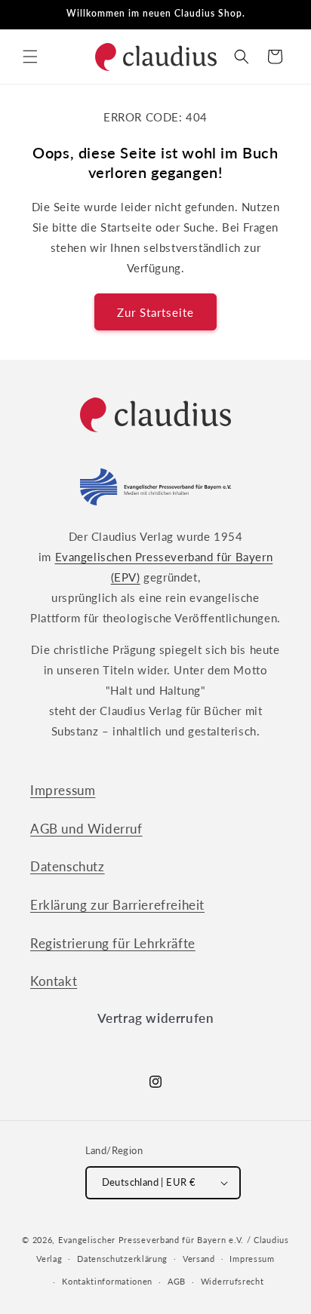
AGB (177, 1281)
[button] (30, 56)
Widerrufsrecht (232, 1281)
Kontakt (53, 981)
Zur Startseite (155, 312)
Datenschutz (67, 866)
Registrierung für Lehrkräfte (113, 943)
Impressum (62, 790)
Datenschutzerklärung (122, 1258)
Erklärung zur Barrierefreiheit (117, 905)
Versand (199, 1258)
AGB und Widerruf (86, 829)
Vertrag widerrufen (155, 1018)
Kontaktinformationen (107, 1281)
